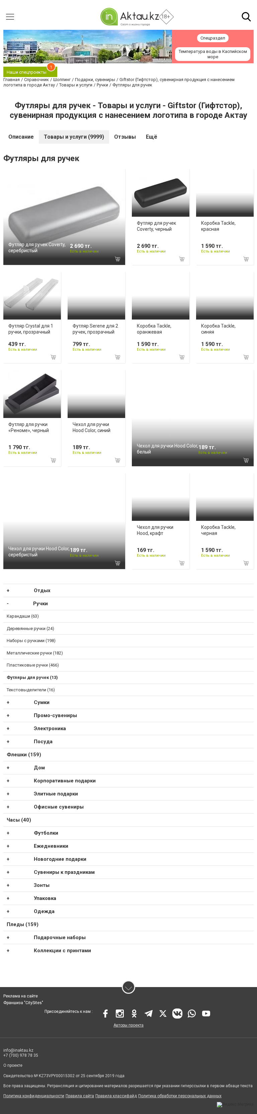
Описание (21, 137)
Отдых (42, 590)
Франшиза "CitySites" (23, 1002)
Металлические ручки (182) (35, 652)
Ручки (40, 604)
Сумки (42, 702)
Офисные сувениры (59, 807)
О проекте (12, 1065)
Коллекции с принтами (62, 951)
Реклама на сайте (20, 996)
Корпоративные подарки (65, 781)
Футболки (46, 833)
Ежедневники (51, 846)
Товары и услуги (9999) (74, 137)
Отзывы (125, 137)
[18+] (129, 16)
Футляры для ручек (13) (32, 677)
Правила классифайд (116, 1096)
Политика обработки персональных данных (180, 1096)
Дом (39, 768)
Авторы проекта (128, 1025)
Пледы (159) (22, 924)
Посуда (43, 742)
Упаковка (45, 898)
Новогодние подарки (60, 859)
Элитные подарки (56, 794)
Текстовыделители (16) (31, 689)
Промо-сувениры (55, 715)
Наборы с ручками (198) (31, 640)
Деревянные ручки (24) (30, 628)
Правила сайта (80, 1096)
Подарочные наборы (60, 937)
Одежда (44, 911)
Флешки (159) (24, 755)
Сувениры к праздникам (64, 872)
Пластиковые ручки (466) (33, 665)
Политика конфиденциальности (33, 1096)
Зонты (42, 885)
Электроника (50, 728)
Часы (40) (19, 820)
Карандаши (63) (23, 616)
